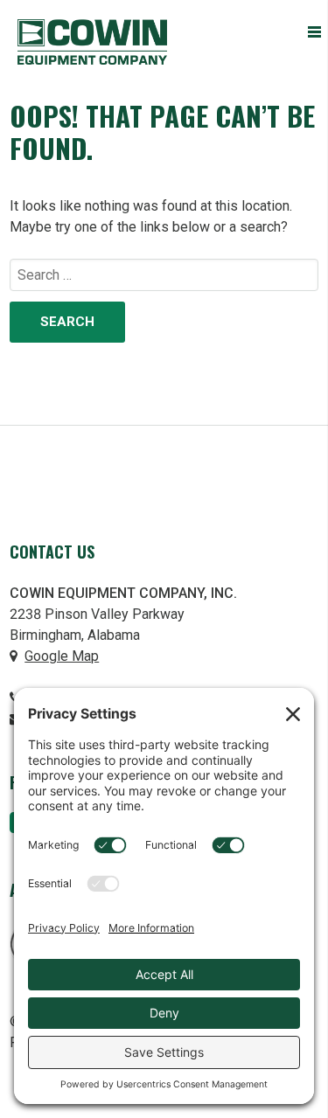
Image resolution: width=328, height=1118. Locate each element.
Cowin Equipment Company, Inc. (92, 42)
